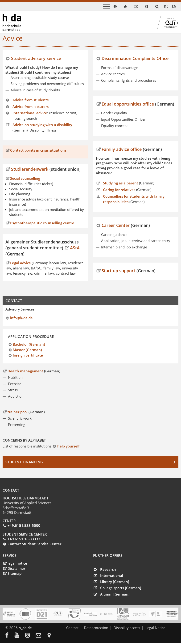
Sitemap (14, 573)
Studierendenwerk (30, 169)
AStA (75, 248)
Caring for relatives (119, 189)
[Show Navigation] (106, 6)
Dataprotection (96, 627)
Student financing (24, 462)
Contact (72, 627)
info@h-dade (21, 317)
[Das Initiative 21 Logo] (41, 614)
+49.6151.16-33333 (24, 539)
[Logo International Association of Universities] (123, 614)
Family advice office (122, 149)
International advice (29, 113)
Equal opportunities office (128, 104)
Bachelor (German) (29, 344)
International (111, 575)
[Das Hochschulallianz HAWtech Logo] (90, 614)
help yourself (68, 446)
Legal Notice (155, 627)
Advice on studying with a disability (42, 124)
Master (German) (27, 349)
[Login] (136, 6)
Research (108, 569)
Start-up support (118, 270)
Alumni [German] (115, 594)
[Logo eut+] (58, 614)
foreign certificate (28, 355)
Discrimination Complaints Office (135, 58)
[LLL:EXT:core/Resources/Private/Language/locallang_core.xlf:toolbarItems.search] (157, 6)
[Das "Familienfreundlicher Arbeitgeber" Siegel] (74, 614)
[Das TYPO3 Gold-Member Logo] (155, 614)
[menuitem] (10, 636)
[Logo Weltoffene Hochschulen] (172, 614)
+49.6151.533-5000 (24, 525)
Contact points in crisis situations (38, 150)
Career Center (116, 225)
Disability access (127, 627)
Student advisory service (36, 58)
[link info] (115, 6)
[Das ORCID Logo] (139, 614)
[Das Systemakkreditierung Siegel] (25, 614)
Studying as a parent (120, 183)
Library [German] (114, 581)
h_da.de (25, 627)
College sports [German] (120, 587)
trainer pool (17, 411)
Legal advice (21, 262)
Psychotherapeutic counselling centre (42, 223)
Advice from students (30, 100)
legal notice (17, 563)
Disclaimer (16, 568)
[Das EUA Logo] (106, 614)
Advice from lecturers (30, 106)
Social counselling (25, 178)
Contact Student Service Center (34, 543)
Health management (25, 371)
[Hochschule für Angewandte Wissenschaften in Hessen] (9, 613)
